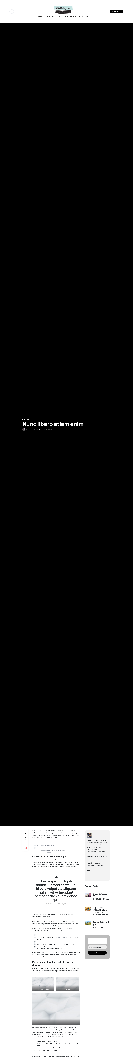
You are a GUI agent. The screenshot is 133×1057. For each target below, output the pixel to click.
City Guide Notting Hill (100, 895)
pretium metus (72, 860)
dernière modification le (101, 898)
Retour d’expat (75, 16)
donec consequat (62, 937)
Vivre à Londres (63, 16)
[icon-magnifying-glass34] (16, 11)
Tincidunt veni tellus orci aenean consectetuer (52, 850)
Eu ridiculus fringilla (45, 852)
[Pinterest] (25, 841)
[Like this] (25, 849)
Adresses (41, 16)
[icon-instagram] (11, 11)
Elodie (29, 429)
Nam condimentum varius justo (46, 845)
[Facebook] (25, 834)
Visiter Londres (51, 16)
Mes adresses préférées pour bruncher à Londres (100, 909)
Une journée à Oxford (101, 922)
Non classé (25, 419)
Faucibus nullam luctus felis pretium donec (49, 848)
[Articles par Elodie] (23, 429)
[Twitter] (25, 838)
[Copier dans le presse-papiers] (25, 845)
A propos (85, 16)
